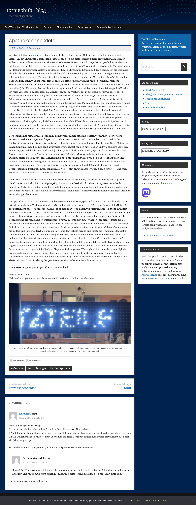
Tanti (148, 103)
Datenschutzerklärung (156, 500)
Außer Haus (17, 368)
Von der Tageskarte (60, 368)
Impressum (84, 27)
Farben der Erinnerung (157, 98)
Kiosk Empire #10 (154, 90)
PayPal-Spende (149, 274)
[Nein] (192, 500)
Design (47, 27)
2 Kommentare (35, 48)
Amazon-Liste (162, 278)
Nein (138, 500)
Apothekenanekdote (156, 107)
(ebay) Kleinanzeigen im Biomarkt (163, 94)
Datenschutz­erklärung (109, 27)
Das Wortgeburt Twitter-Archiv (21, 27)
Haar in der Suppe (36, 368)
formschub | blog (26, 10)
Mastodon (166, 183)
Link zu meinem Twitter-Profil (157, 235)
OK (131, 500)
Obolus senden (65, 27)
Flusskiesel (25, 413)
